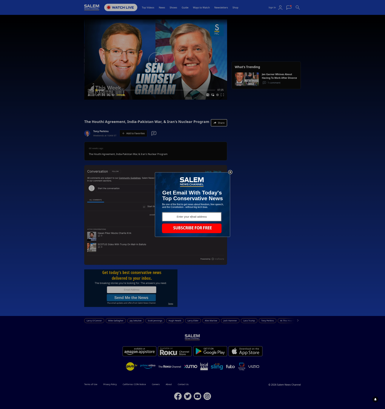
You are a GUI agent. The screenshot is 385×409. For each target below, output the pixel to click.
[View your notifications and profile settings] (375, 399)
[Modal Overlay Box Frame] (192, 204)
